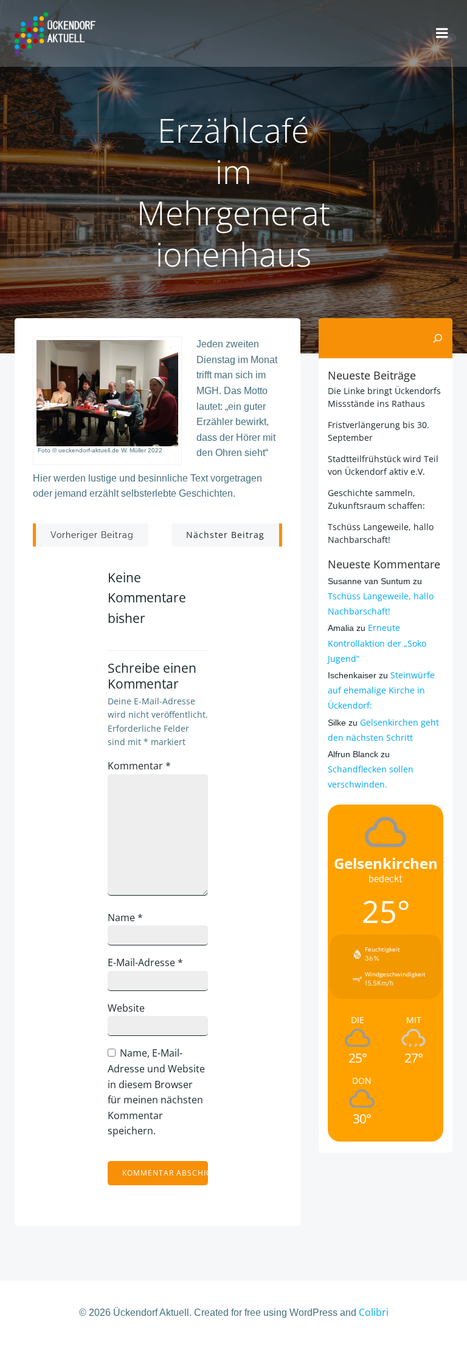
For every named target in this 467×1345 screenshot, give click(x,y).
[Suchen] (437, 338)
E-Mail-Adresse (145, 962)
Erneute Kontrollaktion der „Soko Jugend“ (377, 643)
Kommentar (139, 765)
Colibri (374, 1312)
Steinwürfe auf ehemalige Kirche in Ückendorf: (381, 690)
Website (126, 1008)
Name (125, 917)
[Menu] (442, 33)
